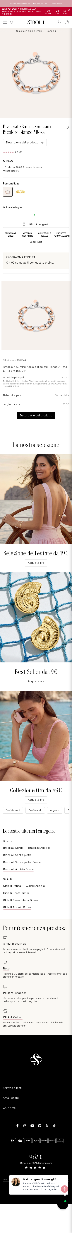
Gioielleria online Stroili (29, 31)
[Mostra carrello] (67, 22)
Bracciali (51, 31)
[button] (36, 238)
